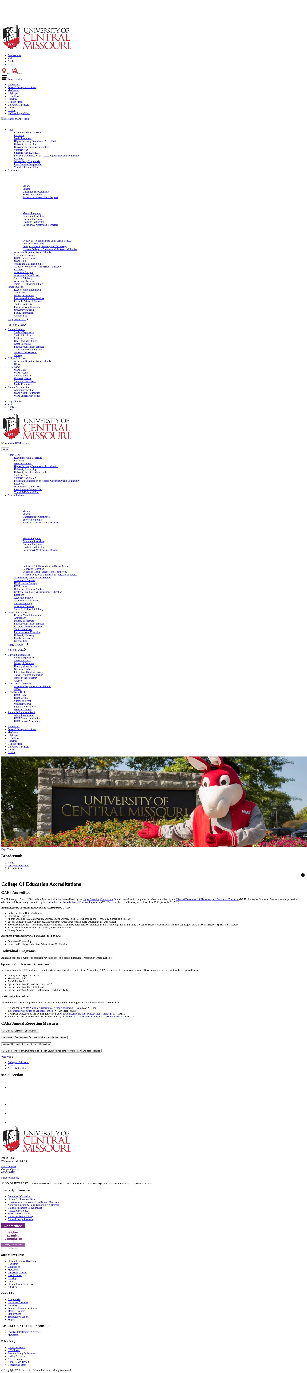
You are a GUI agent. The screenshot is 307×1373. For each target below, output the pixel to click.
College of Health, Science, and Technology (45, 246)
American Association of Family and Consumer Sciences (94, 1016)
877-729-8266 (8, 1166)
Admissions (14, 84)
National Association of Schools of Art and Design (55, 1008)
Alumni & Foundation (19, 387)
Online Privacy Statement (20, 1219)
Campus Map (14, 1299)
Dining (11, 1281)
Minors (26, 188)
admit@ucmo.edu (10, 1177)
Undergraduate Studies (25, 341)
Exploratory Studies (33, 194)
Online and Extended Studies (28, 263)
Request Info (14, 55)
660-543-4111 (8, 1172)
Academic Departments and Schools (32, 252)
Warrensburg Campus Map (27, 161)
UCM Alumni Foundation (27, 392)
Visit (10, 58)
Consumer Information (19, 1196)
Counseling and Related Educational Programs (88, 1013)
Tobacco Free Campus (19, 1213)
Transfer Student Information (28, 349)
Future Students (16, 286)
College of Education (33, 243)
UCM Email (14, 96)
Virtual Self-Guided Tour (26, 167)
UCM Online (21, 260)
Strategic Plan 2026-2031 (27, 152)
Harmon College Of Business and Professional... (109, 1183)
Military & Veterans (24, 295)
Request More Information (27, 289)
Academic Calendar (24, 281)
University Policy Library (20, 1216)
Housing (12, 1278)
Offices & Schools (17, 358)
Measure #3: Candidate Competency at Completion (26, 1044)
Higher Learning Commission (98, 899)
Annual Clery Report (18, 1362)
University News (22, 378)
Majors (26, 186)
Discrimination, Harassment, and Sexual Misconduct (34, 1202)
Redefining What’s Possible (28, 132)
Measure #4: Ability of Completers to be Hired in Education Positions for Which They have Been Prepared (51, 1051)
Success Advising (23, 278)
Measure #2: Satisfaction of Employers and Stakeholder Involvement (34, 1037)
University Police (16, 1347)
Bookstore (13, 1263)
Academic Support (23, 272)
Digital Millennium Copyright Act (25, 1207)
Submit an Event (22, 375)
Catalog (12, 110)
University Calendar (18, 1302)
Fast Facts (19, 135)
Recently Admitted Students (28, 301)
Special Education (142, 1183)
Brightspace (14, 93)
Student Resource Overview (22, 1261)
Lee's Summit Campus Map (28, 164)
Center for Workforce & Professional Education (38, 266)
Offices (17, 364)
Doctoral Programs (32, 219)
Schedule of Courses (24, 255)
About (11, 129)
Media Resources (22, 138)
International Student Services (29, 298)
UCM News (14, 367)
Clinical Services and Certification (46, 1183)
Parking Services (16, 1356)
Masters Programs (32, 213)
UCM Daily (20, 369)
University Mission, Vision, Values (31, 147)
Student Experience (24, 332)
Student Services (22, 335)
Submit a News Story (25, 381)
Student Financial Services (21, 1284)
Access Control (15, 1359)
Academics (13, 170)
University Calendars (18, 104)
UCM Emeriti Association (27, 395)
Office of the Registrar (25, 352)
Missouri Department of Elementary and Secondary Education (207, 899)
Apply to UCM (17, 319)
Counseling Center (17, 1272)
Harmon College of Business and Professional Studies (50, 249)
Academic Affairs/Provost (27, 275)
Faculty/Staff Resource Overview (24, 1332)
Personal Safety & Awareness (22, 1353)
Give (10, 64)
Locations (19, 158)
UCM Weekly (21, 372)
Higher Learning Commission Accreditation (36, 141)
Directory (12, 99)
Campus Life (20, 315)
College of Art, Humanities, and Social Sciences (47, 240)
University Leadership (25, 144)
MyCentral (13, 90)
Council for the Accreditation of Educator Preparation (74, 902)
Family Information (24, 312)
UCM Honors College (25, 258)
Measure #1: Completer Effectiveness (20, 1031)
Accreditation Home (18, 1068)
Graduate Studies (22, 343)
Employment (14, 1313)
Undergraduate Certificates (36, 191)
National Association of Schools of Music (32, 1010)
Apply (11, 61)
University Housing (24, 309)
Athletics (12, 107)
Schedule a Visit (16, 325)
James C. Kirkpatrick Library (22, 87)
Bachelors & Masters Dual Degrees (40, 197)
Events (11, 1065)
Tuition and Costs (23, 304)
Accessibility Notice (18, 1210)
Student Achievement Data (21, 1199)
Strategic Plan (21, 149)
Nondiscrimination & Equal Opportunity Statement (33, 1205)
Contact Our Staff (17, 1364)
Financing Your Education (27, 307)
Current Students (16, 329)
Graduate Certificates (33, 222)
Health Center (15, 1275)
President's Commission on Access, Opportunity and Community (46, 155)
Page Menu (7, 849)
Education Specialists (33, 216)
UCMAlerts (14, 1350)
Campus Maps (15, 101)
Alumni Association (24, 390)
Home (11, 862)
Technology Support (18, 1316)
